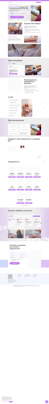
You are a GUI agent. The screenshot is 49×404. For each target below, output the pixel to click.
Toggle (13, 63)
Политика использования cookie (27, 275)
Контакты (19, 277)
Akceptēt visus (11, 401)
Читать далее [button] (18, 223)
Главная (9, 4)
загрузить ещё (24, 205)
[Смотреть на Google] (17, 219)
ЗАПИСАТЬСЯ (17, 17)
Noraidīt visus (7, 401)
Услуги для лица (19, 275)
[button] (38, 157)
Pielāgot (3, 401)
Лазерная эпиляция (20, 274)
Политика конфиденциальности (27, 274)
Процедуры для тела (12, 4)
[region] (7, 399)
